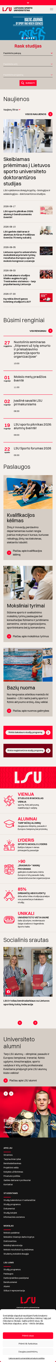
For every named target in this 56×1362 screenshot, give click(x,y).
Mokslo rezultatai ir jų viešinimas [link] (19, 1249)
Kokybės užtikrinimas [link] (13, 1172)
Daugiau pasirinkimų (28, 1351)
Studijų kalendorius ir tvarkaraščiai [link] (19, 1200)
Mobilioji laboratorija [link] (13, 1245)
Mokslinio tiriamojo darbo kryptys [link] (19, 1237)
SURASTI (30, 83)
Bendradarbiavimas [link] (12, 1163)
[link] (5, 9)
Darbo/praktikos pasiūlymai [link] (16, 1278)
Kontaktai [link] (8, 1184)
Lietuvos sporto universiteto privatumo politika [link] (27, 1358)
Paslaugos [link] (8, 1273)
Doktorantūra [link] (10, 1241)
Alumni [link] (7, 1286)
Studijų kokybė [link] (10, 1213)
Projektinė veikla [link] (11, 1167)
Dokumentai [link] (9, 1208)
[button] (22, 38)
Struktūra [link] (8, 1155)
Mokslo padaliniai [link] (12, 1232)
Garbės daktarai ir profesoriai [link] (17, 1180)
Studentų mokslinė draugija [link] (16, 1254)
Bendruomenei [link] (10, 1282)
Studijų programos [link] (12, 1204)
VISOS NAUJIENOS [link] (35, 114)
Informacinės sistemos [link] (14, 1217)
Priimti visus (28, 1335)
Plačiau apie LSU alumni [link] (23, 1080)
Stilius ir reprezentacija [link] (14, 1290)
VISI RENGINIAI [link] (38, 330)
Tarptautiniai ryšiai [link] (12, 1159)
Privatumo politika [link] (12, 1176)
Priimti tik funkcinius (28, 1343)
